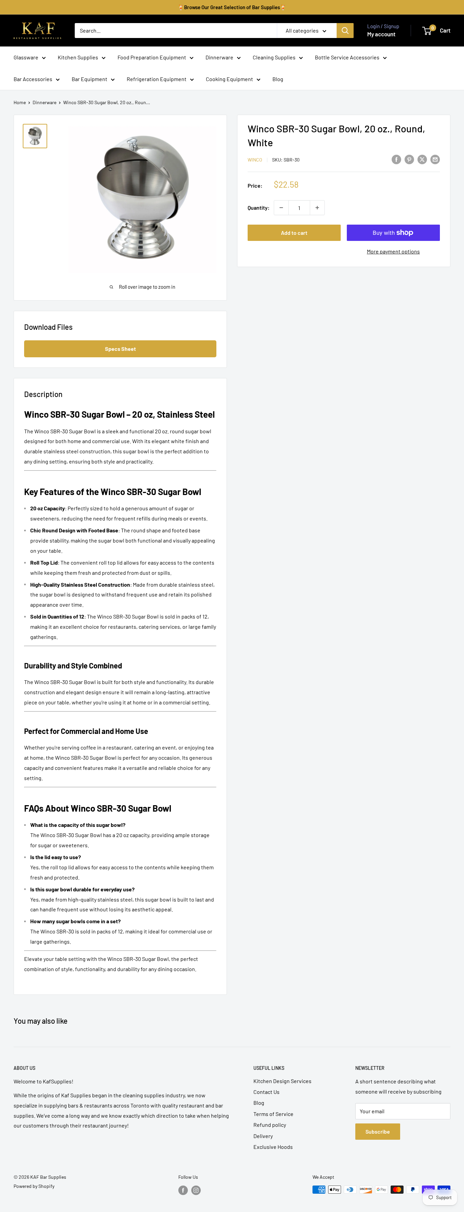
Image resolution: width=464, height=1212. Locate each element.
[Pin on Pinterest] (409, 159)
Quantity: (259, 207)
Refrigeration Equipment (156, 79)
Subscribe (377, 1131)
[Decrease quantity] (281, 208)
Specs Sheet (120, 348)
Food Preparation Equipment (152, 57)
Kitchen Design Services (282, 1081)
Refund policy (269, 1124)
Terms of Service (273, 1114)
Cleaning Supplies (274, 57)
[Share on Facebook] (396, 159)
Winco (255, 160)
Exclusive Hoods (273, 1146)
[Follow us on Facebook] (183, 1190)
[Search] (345, 30)
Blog (277, 79)
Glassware (26, 57)
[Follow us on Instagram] (196, 1190)
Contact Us (266, 1091)
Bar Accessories (33, 79)
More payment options (393, 251)
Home (20, 102)
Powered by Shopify (34, 1186)
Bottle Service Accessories (347, 57)
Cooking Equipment (229, 79)
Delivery (263, 1136)
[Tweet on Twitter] (422, 159)
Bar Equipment (89, 79)
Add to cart (294, 232)
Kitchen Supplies (78, 57)
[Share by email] (435, 159)
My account (381, 34)
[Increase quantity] (317, 208)
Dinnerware (219, 57)
